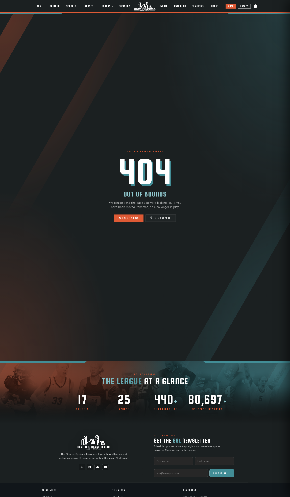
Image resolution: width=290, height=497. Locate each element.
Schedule (55, 6)
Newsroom (180, 6)
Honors (106, 6)
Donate (244, 6)
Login (38, 6)
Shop (230, 6)
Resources (198, 6)
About (215, 6)
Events (164, 6)
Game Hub (124, 6)
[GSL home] (144, 6)
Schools (71, 6)
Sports (89, 6)
